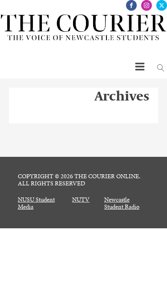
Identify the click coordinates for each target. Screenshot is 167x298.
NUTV (81, 199)
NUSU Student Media (36, 203)
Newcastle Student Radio (121, 203)
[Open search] (161, 68)
